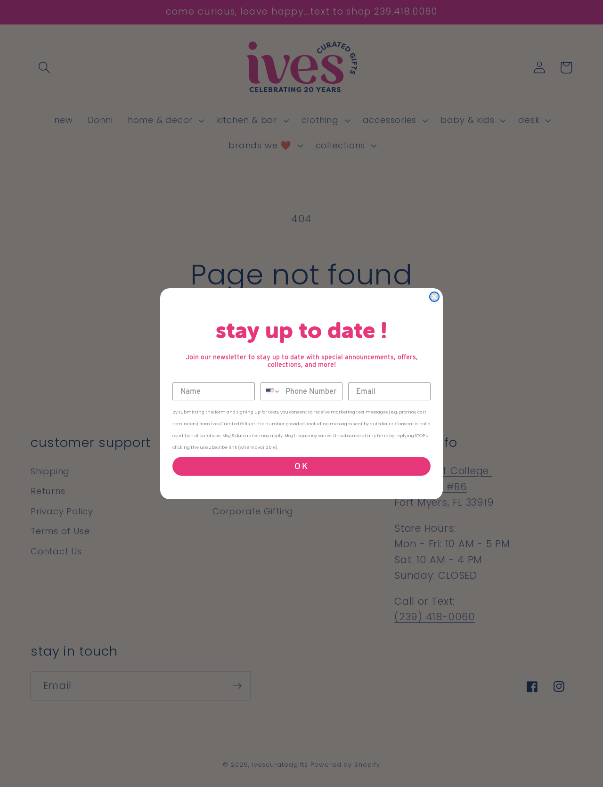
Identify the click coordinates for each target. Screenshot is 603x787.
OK (301, 466)
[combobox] (271, 391)
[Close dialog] (434, 296)
